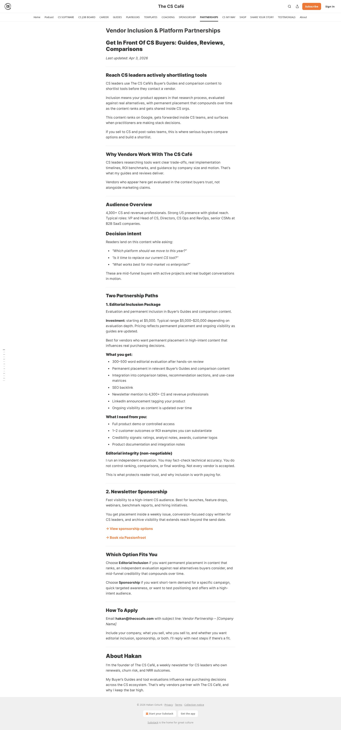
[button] (36, 17)
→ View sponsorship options (129, 529)
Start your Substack (161, 713)
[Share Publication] (297, 6)
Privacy (168, 704)
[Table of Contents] (3, 365)
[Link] (101, 46)
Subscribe (311, 6)
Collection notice (194, 704)
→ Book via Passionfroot (126, 538)
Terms (178, 704)
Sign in (330, 6)
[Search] (289, 6)
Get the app (188, 713)
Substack (153, 722)
